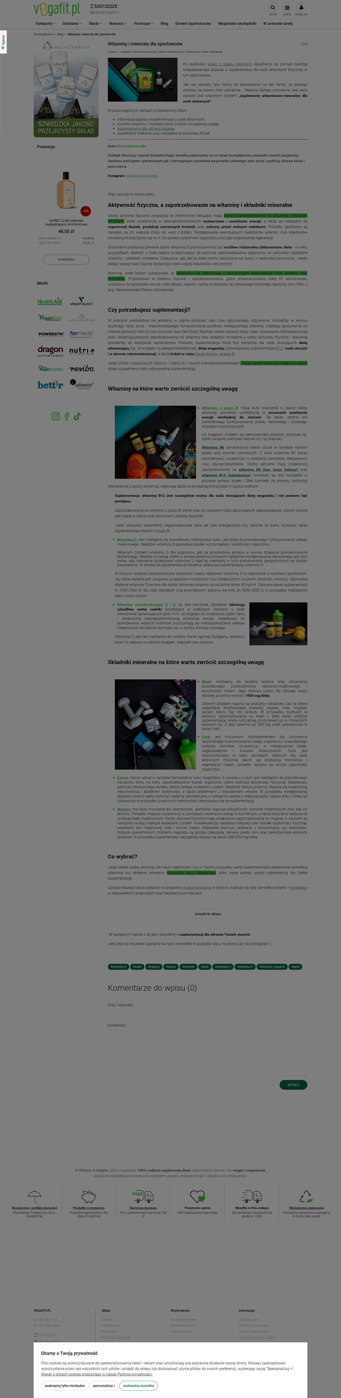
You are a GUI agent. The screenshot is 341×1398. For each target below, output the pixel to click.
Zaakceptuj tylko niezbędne (65, 1386)
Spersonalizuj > (104, 1386)
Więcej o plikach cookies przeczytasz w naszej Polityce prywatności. (96, 1374)
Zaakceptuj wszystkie (138, 1386)
